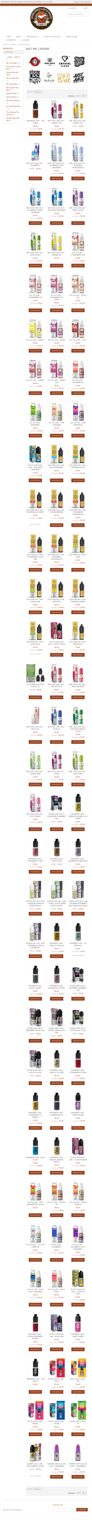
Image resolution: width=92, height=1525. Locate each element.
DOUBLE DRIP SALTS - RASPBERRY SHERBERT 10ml (78, 988)
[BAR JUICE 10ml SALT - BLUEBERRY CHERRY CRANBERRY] (35, 196)
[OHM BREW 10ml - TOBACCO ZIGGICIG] (56, 932)
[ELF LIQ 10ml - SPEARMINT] (35, 411)
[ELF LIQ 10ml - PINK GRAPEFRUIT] (78, 411)
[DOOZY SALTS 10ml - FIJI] (78, 1410)
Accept (77, 1)
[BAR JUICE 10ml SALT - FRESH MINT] (78, 760)
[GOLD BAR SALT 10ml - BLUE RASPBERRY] (56, 454)
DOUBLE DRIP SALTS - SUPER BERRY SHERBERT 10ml (56, 816)
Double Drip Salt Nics (12, 73)
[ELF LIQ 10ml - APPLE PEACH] (56, 1278)
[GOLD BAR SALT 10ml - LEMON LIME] (35, 588)
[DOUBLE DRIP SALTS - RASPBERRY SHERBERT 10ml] (78, 974)
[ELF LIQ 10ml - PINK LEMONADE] (56, 411)
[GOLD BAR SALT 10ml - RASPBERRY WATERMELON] (56, 543)
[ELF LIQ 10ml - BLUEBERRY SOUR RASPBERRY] (78, 1233)
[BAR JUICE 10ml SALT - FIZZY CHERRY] (35, 803)
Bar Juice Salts (13, 63)
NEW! (18, 37)
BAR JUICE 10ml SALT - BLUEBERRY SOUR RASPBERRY (56, 165)
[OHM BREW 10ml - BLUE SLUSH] (35, 1146)
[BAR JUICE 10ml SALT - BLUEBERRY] (35, 152)
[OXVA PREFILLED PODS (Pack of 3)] (35, 673)
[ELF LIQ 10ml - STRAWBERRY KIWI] (78, 241)
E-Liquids (25, 40)
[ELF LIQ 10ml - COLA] (78, 328)
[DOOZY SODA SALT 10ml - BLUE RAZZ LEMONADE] (35, 454)
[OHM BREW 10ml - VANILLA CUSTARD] (56, 1059)
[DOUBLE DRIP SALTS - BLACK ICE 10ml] (35, 1059)
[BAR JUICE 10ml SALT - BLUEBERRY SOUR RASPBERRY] (56, 152)
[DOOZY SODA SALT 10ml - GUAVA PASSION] (78, 1146)
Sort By (30, 92)
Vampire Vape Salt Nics (12, 119)
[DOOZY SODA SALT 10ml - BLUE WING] (56, 1323)
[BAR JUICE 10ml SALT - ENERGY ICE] (78, 109)
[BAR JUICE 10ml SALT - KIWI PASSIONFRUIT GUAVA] (78, 715)
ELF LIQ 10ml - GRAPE (56, 340)
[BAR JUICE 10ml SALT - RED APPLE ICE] (56, 673)
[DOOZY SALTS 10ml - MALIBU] (35, 1410)
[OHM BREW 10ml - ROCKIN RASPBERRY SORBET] (35, 1323)
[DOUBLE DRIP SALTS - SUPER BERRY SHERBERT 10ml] (56, 803)
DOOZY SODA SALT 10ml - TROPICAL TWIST (78, 1292)
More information (85, 1)
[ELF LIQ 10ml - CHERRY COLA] (56, 369)
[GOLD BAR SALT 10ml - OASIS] (78, 543)
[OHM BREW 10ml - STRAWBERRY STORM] (78, 1059)
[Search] (86, 14)
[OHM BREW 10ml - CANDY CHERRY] (78, 1323)
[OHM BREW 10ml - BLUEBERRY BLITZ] (56, 1101)
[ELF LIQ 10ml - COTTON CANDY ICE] (35, 1233)
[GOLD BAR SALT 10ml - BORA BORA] (35, 630)
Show (78, 96)
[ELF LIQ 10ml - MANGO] (35, 328)
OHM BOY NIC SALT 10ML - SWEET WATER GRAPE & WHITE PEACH (56, 903)
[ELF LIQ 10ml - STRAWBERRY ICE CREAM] (56, 284)
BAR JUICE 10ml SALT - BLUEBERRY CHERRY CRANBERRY (35, 210)
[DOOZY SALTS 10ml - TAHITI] (56, 1367)
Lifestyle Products (52, 37)
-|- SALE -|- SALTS (13, 58)
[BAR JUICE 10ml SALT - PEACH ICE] (35, 715)
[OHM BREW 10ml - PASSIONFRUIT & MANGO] (35, 1101)
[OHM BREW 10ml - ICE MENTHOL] (78, 932)
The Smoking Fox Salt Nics (12, 113)
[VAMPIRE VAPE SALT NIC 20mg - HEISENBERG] (78, 1452)
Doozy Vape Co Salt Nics (13, 67)
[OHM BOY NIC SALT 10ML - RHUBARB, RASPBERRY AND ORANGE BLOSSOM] (78, 890)
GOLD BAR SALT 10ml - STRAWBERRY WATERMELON (78, 512)
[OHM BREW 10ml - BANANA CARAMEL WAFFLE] (56, 1146)
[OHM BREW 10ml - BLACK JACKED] (35, 974)
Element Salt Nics (12, 79)
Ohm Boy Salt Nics (13, 101)
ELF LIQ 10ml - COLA (78, 340)
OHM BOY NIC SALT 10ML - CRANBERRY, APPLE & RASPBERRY (35, 945)
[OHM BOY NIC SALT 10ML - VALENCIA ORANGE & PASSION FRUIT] (35, 890)
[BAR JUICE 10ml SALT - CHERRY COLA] (56, 109)
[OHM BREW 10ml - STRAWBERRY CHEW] (35, 847)
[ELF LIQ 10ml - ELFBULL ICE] (56, 1191)
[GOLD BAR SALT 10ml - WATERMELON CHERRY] (35, 498)
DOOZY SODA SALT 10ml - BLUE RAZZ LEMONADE (35, 467)
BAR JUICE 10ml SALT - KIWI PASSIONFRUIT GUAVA (78, 729)
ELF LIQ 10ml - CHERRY (35, 380)
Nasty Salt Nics (12, 97)
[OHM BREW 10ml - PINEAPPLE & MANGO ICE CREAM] (78, 803)
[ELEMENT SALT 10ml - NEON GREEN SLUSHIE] (35, 1452)
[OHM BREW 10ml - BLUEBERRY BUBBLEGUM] (78, 847)
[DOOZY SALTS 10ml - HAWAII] (56, 1410)
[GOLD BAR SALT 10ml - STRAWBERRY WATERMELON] (78, 498)
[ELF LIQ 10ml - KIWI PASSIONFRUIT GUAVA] (35, 1191)
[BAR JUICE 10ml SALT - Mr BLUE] (56, 715)
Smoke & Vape (71, 37)
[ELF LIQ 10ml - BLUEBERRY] (56, 1233)
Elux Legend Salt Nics (12, 88)
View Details (35, 134)
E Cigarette (11, 40)
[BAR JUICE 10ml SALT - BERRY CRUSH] (78, 196)
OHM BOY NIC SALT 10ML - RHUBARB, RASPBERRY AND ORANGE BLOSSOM (78, 903)
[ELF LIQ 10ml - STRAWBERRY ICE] (35, 284)
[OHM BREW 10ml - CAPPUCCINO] (56, 847)
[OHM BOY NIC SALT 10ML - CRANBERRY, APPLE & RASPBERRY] (35, 932)
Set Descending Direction (44, 92)
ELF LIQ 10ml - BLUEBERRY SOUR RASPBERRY (78, 1247)
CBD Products (32, 37)
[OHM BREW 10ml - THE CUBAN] (35, 109)
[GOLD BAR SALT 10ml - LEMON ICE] (56, 588)
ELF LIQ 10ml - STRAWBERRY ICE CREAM (56, 297)
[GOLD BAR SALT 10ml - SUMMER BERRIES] (56, 498)
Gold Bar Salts (13, 93)
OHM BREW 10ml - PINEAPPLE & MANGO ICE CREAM (78, 816)
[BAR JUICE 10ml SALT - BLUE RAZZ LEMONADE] (56, 196)
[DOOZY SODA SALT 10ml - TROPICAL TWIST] (78, 1278)
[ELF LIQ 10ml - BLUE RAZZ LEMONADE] (35, 1278)
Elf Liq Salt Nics (13, 84)
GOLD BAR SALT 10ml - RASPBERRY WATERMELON (57, 557)
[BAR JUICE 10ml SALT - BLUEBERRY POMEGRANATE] (78, 152)
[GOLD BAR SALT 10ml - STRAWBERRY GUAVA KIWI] (35, 543)
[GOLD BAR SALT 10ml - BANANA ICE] (78, 630)
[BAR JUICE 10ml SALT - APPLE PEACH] (35, 241)
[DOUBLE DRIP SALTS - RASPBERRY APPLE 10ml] (35, 1017)
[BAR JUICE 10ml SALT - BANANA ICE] (56, 241)
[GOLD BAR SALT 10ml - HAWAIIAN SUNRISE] (78, 588)
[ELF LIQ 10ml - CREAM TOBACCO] (78, 1191)
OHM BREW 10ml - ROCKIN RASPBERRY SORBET (35, 1336)
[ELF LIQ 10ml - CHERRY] (35, 369)
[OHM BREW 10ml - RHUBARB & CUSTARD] (56, 974)
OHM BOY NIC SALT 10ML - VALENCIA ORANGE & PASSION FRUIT (35, 903)
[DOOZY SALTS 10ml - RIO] (78, 1367)
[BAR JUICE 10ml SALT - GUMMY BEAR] (35, 760)
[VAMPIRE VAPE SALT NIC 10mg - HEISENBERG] (56, 1452)
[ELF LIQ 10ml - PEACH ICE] (78, 284)
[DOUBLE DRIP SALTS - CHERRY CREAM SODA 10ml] (56, 1017)
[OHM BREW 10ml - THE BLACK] (35, 1367)
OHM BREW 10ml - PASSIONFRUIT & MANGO (35, 1115)
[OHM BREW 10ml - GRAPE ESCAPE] (78, 1101)
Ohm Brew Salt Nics (13, 107)
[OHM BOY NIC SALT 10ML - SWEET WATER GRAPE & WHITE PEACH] (56, 890)
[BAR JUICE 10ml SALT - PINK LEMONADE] (78, 673)
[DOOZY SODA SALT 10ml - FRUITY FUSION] (56, 630)
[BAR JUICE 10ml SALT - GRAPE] (56, 760)
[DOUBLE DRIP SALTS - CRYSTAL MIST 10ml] (78, 1017)
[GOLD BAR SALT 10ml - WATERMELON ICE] (78, 454)
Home (8, 37)
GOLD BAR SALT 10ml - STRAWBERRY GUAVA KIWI (35, 557)
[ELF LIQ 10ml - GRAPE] (56, 328)
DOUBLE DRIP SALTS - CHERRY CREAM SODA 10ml (56, 1030)
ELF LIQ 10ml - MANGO (35, 340)
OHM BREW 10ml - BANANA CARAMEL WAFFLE (56, 1160)
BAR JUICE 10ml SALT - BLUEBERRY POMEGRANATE (78, 165)
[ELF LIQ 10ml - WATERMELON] (78, 369)
